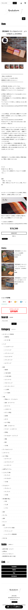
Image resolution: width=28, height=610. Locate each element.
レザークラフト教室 (9, 527)
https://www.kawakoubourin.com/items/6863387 (12, 119)
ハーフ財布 (7, 392)
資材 (4, 518)
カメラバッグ (8, 363)
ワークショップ (8, 531)
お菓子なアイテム (7, 469)
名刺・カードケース (9, 402)
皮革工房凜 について (8, 549)
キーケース (7, 406)
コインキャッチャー (9, 386)
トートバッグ (8, 350)
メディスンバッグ (9, 353)
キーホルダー (8, 478)
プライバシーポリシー (8, 553)
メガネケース (8, 409)
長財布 (6, 369)
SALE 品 (5, 538)
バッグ (4, 344)
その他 (6, 445)
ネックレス (7, 475)
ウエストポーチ (8, 356)
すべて (4, 301)
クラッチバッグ (8, 359)
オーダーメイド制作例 (8, 334)
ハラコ (6, 508)
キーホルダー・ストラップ (11, 435)
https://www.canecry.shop (16, 121)
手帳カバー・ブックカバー (11, 399)
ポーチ (6, 419)
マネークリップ (8, 383)
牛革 (6, 501)
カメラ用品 (7, 422)
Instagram (14, 576)
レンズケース (8, 465)
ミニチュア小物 (6, 472)
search (14, 3)
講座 (4, 525)
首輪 (6, 439)
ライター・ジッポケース (11, 429)
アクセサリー (6, 485)
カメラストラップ (9, 462)
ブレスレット (8, 488)
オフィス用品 (8, 412)
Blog (14, 573)
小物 (4, 396)
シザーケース (6, 452)
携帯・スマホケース (9, 425)
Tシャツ (5, 521)
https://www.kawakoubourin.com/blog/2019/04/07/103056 (14, 106)
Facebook (14, 567)
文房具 (6, 415)
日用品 (6, 432)
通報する (14, 236)
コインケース (8, 379)
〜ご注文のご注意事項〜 (7, 221)
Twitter (14, 570)
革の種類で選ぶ (6, 498)
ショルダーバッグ (9, 346)
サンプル (5, 515)
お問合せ (5, 551)
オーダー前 (7, 340)
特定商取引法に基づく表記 (9, 556)
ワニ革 (6, 504)
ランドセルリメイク (8, 449)
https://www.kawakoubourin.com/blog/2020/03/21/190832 (14, 223)
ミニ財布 (7, 389)
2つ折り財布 (8, 373)
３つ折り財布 (8, 376)
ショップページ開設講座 (11, 534)
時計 (6, 442)
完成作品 (7, 336)
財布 (4, 367)
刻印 (4, 511)
